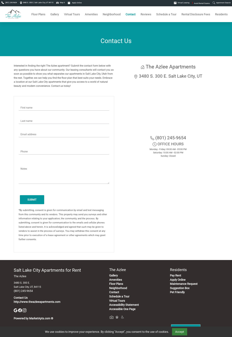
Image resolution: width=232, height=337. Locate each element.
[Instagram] (24, 310)
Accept (179, 331)
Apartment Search (223, 3)
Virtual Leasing (183, 3)
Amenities (91, 14)
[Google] (16, 310)
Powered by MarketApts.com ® (33, 318)
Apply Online (76, 3)
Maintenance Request (184, 283)
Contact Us (21, 297)
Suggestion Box (180, 288)
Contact (131, 14)
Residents (221, 14)
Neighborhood (112, 14)
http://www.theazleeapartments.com (37, 301)
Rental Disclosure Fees (195, 14)
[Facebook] (20, 310)
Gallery (54, 14)
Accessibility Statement (124, 304)
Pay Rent (175, 275)
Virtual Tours (72, 14)
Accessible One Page (122, 309)
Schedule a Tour (166, 14)
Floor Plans (38, 14)
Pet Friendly (177, 292)
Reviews (146, 14)
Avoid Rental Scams (201, 3)
